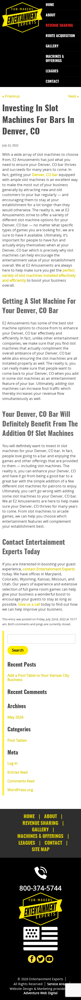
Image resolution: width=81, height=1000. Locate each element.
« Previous (11, 96)
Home (50, 5)
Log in (12, 763)
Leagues (52, 71)
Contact (52, 81)
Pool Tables (17, 740)
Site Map (41, 849)
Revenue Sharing (59, 25)
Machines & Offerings (55, 59)
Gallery (52, 46)
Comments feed (20, 781)
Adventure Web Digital (41, 993)
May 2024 (15, 717)
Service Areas (57, 984)
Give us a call (29, 604)
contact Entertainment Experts (49, 569)
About (50, 15)
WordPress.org (20, 789)
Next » (73, 96)
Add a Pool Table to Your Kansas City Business (38, 677)
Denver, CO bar (45, 174)
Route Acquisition (60, 36)
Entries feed (17, 772)
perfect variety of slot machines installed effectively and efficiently (39, 275)
